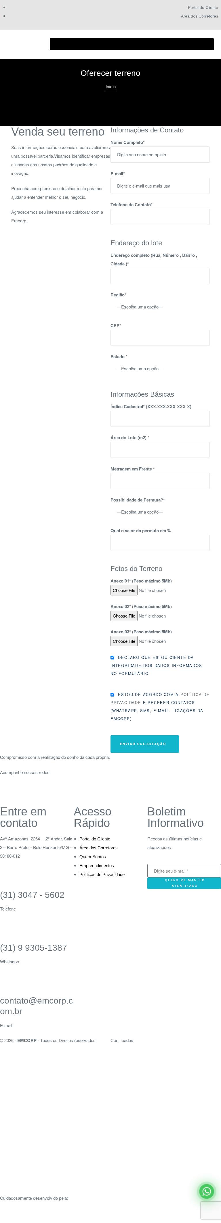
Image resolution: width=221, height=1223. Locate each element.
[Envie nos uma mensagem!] (206, 1191)
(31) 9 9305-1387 (33, 947)
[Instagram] (7, 796)
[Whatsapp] (54, 796)
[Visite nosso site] (111, 1219)
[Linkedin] (38, 796)
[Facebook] (23, 796)
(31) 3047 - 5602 (32, 895)
